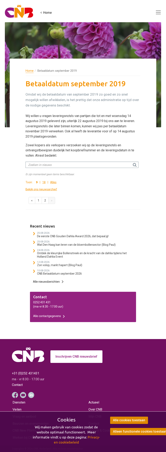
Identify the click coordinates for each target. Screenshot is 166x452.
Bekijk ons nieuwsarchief (41, 189)
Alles (53, 182)
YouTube (23, 395)
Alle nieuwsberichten (46, 281)
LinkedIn (31, 395)
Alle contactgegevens (47, 316)
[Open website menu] (156, 10)
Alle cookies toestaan (129, 420)
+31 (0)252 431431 (25, 373)
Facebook (15, 395)
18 (44, 182)
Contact (17, 385)
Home (30, 71)
